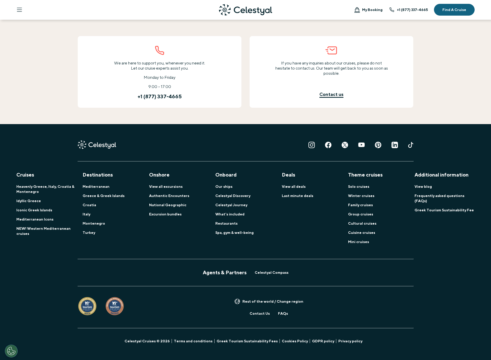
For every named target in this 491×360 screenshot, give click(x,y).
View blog (423, 186)
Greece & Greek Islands (104, 196)
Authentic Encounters (169, 196)
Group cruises (360, 214)
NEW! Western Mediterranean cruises (43, 231)
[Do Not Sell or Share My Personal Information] (11, 351)
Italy (86, 214)
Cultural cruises (362, 223)
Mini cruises (358, 242)
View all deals (294, 186)
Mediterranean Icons (34, 219)
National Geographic (167, 205)
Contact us (331, 94)
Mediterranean (96, 186)
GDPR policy (323, 341)
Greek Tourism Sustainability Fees (247, 341)
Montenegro (94, 223)
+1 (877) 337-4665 (412, 10)
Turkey (89, 233)
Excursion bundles (165, 214)
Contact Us (260, 313)
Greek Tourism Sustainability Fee (444, 210)
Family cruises (360, 205)
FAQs (283, 313)
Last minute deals (297, 196)
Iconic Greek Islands (34, 210)
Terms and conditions (193, 341)
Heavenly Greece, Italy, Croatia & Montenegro (45, 189)
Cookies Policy (295, 341)
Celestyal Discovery (232, 196)
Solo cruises (358, 186)
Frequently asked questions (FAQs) (439, 198)
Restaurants (226, 223)
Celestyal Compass (271, 272)
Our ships (223, 186)
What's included (229, 214)
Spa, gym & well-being (234, 233)
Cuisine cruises (361, 233)
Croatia (89, 205)
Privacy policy (350, 341)
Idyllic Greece (28, 201)
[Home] (245, 10)
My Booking (372, 10)
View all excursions (166, 186)
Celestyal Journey (231, 205)
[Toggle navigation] (19, 9)
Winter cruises (361, 196)
